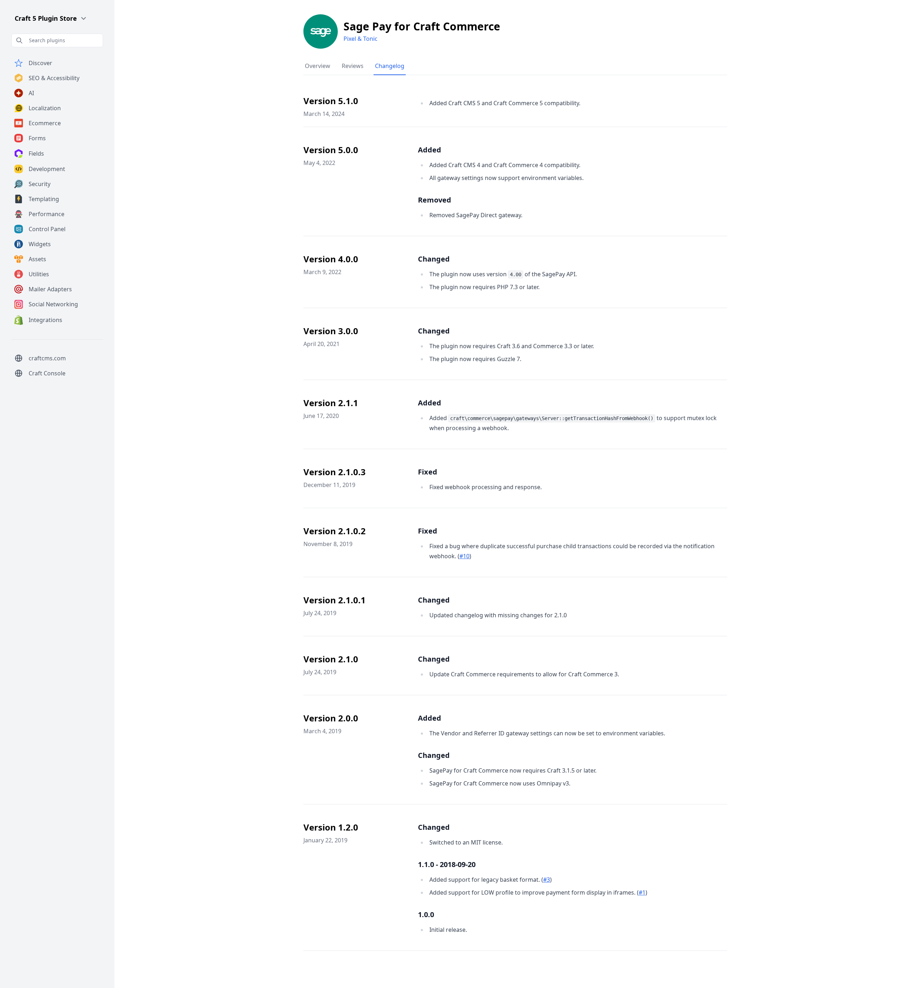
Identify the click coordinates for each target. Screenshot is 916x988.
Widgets (40, 244)
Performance (46, 214)
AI (31, 93)
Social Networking (53, 304)
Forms (37, 138)
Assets (37, 259)
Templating (44, 199)
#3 (546, 880)
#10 (464, 556)
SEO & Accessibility (54, 78)
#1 (642, 892)
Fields (36, 153)
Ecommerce (45, 123)
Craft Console (47, 373)
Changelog (389, 66)
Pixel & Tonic (360, 39)
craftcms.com (47, 358)
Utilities (39, 274)
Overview (317, 66)
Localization (45, 108)
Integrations (45, 320)
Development (47, 169)
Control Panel (47, 229)
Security (39, 184)
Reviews (353, 66)
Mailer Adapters (50, 289)
